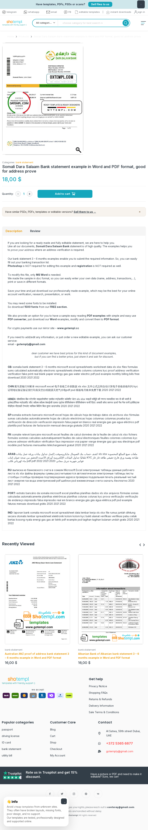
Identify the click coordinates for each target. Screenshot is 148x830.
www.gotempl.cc (68, 328)
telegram (12, 11)
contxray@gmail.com (120, 807)
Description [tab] (14, 231)
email (54, 11)
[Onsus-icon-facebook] (50, 794)
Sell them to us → (85, 211)
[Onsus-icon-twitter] (62, 794)
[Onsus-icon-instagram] (74, 794)
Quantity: (8, 193)
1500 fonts (31, 306)
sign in (141, 11)
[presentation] (140, 544)
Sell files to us (100, 4)
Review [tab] (35, 231)
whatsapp (33, 11)
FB (69, 11)
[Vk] (98, 794)
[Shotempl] (14, 23)
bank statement (24, 162)
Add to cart (62, 193)
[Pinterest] (86, 794)
